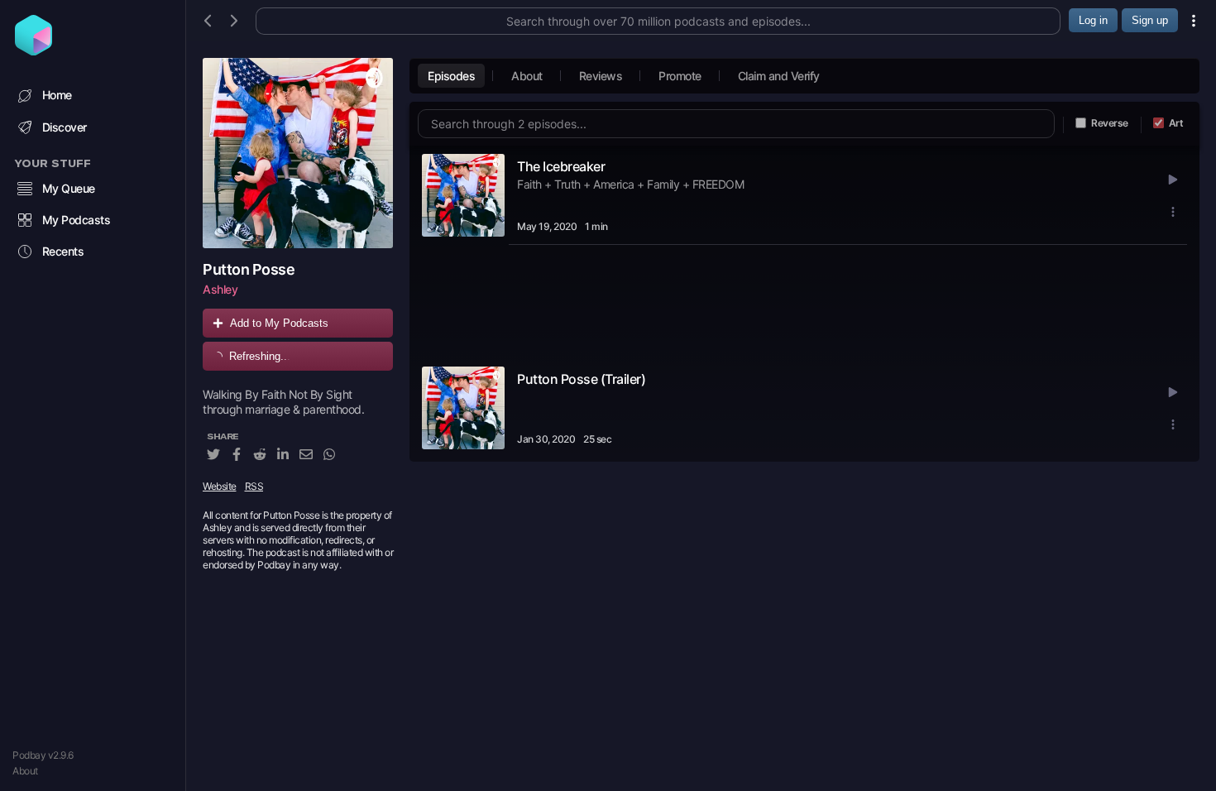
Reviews (601, 76)
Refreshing (259, 356)
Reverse (1109, 123)
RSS (254, 486)
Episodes (451, 76)
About (25, 771)
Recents (63, 251)
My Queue (68, 188)
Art (1176, 123)
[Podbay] (33, 50)
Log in (1093, 20)
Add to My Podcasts (279, 323)
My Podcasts (76, 220)
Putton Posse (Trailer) (581, 379)
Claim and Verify (779, 76)
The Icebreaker (561, 166)
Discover (64, 127)
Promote (679, 76)
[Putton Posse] (298, 153)
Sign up (1150, 20)
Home (57, 95)
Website (220, 486)
